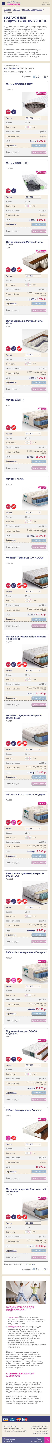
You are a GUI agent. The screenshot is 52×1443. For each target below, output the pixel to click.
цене (6, 68)
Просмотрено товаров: (9, 1440)
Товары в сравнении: (36, 1440)
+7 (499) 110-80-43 (10, 1426)
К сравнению (11, 145)
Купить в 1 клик (38, 145)
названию (14, 68)
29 (45, 77)
